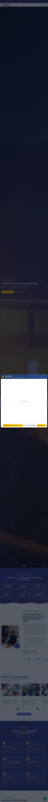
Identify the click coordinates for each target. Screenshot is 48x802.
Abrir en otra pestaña (30, 425)
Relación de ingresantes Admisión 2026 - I (13, 425)
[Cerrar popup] (45, 376)
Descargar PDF (42, 425)
